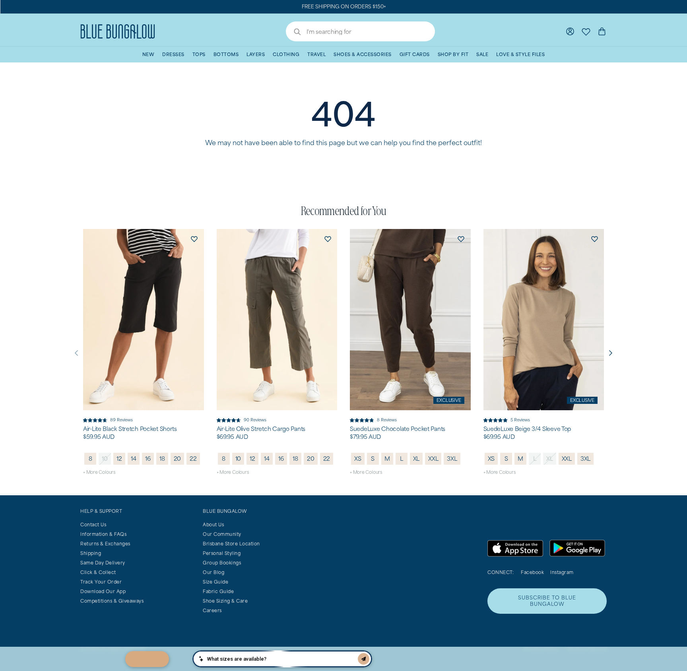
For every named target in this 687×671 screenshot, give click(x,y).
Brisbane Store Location (231, 543)
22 (193, 458)
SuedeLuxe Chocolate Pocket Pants (397, 429)
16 (148, 458)
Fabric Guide (218, 591)
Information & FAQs (103, 534)
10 (105, 458)
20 (177, 458)
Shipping (90, 553)
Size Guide (215, 581)
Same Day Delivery (102, 562)
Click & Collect (98, 572)
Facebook (532, 572)
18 (162, 458)
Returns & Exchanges (105, 543)
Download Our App (103, 591)
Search (293, 32)
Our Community (222, 534)
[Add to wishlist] (194, 238)
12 (119, 458)
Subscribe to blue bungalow (547, 601)
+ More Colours (99, 472)
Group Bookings (222, 562)
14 (133, 458)
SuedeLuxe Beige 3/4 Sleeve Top (527, 429)
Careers (212, 610)
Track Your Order (101, 581)
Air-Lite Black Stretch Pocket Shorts (130, 429)
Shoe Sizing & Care (225, 600)
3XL (452, 458)
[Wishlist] (586, 31)
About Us (213, 524)
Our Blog (213, 572)
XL (416, 458)
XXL (433, 458)
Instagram (562, 572)
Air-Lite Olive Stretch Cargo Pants (261, 429)
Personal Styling (222, 553)
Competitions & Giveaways (112, 600)
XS (357, 458)
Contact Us (93, 524)
